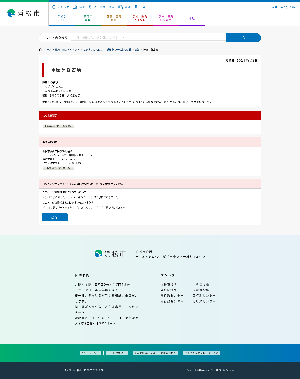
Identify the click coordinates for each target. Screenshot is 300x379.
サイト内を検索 (56, 37)
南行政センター (172, 301)
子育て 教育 (88, 18)
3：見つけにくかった (113, 207)
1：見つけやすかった (60, 207)
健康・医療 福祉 (114, 18)
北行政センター (204, 301)
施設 (127, 7)
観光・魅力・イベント (67, 49)
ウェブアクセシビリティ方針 (202, 353)
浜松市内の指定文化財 (119, 49)
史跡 (137, 49)
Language (288, 7)
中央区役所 (201, 284)
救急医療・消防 (104, 7)
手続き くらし (61, 18)
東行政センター (172, 295)
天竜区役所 (201, 290)
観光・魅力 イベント (140, 18)
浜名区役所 (169, 290)
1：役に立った (56, 197)
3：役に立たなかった (106, 197)
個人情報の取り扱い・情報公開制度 (155, 353)
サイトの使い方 (117, 353)
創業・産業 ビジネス (166, 18)
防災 (82, 7)
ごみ (142, 7)
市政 (192, 18)
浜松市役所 (169, 284)
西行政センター (204, 295)
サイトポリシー (90, 353)
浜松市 (24, 14)
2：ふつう (79, 197)
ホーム (47, 49)
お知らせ (64, 7)
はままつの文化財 (93, 49)
